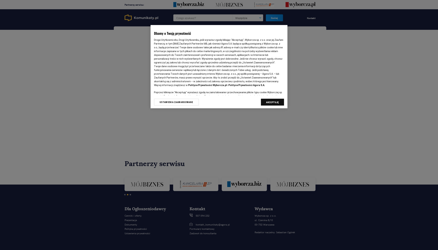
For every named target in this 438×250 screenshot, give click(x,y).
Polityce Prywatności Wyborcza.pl (207, 85)
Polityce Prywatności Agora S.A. (246, 85)
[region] (219, 66)
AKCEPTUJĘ (272, 102)
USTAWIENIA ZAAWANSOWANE (176, 102)
